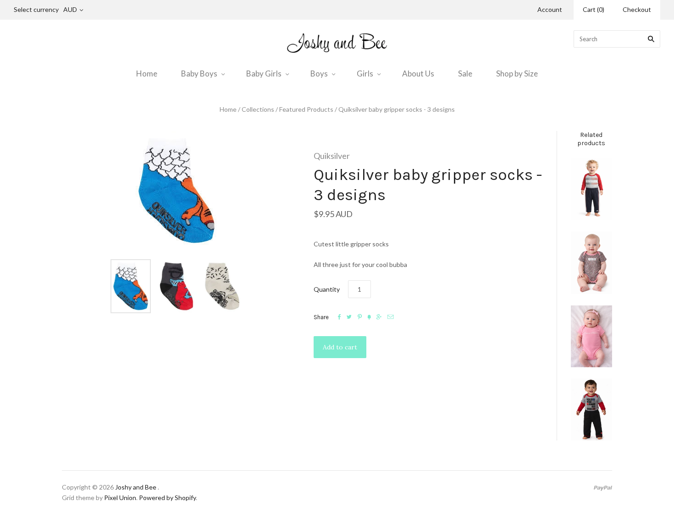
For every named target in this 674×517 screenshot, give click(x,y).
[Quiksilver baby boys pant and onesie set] (591, 189)
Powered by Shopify (167, 497)
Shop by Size (517, 73)
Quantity (327, 289)
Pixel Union (120, 497)
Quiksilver (332, 156)
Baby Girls (264, 73)
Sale (465, 73)
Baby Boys (199, 73)
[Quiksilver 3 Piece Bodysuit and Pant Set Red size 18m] (591, 410)
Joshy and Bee (135, 487)
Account (549, 9)
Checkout (637, 9)
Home (146, 73)
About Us (418, 73)
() (593, 9)
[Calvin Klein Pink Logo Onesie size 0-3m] (591, 336)
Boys (319, 73)
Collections (258, 109)
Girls (365, 73)
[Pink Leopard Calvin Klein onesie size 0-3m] (591, 263)
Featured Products (306, 109)
